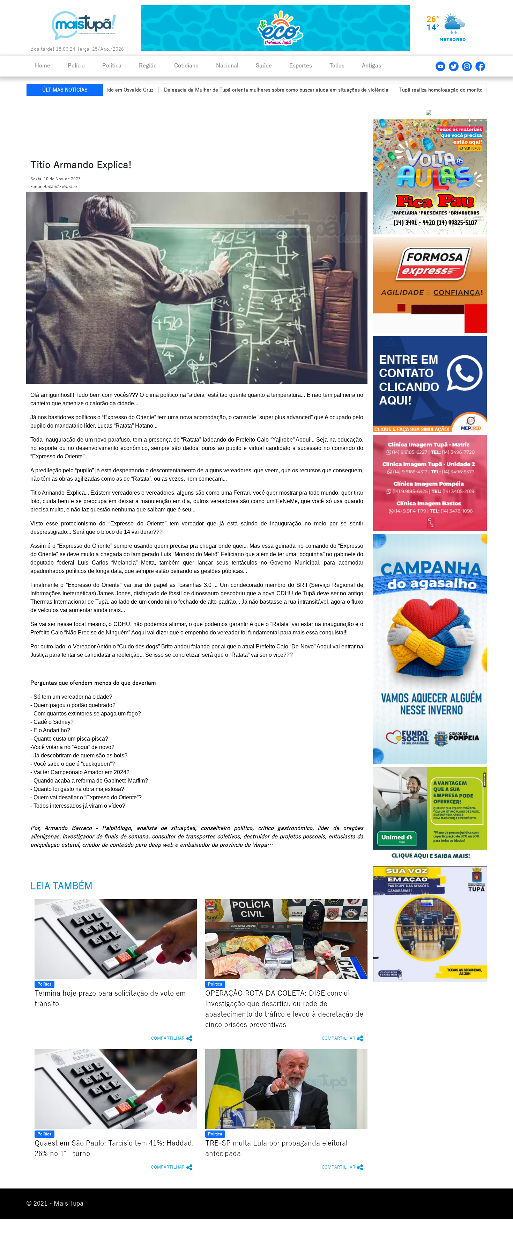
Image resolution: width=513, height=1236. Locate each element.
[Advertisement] (194, 126)
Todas (336, 66)
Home (42, 66)
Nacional (227, 66)
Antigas (371, 66)
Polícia (76, 66)
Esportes (300, 66)
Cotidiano (186, 66)
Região (148, 66)
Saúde (264, 66)
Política (111, 66)
